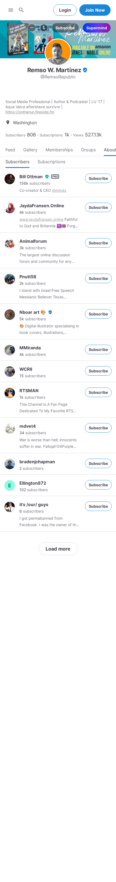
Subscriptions (51, 135)
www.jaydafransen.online (41, 219)
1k (66, 135)
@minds (59, 190)
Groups (88, 149)
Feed (10, 149)
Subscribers (15, 135)
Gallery (30, 149)
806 (31, 135)
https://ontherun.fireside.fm (29, 112)
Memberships (59, 149)
